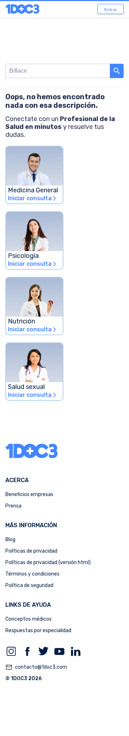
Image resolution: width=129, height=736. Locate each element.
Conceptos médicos (28, 619)
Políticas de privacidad (31, 551)
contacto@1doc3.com (36, 667)
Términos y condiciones (32, 574)
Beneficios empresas (29, 494)
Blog (10, 540)
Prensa (13, 506)
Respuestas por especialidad (38, 630)
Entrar (110, 9)
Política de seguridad (29, 585)
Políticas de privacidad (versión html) (48, 562)
